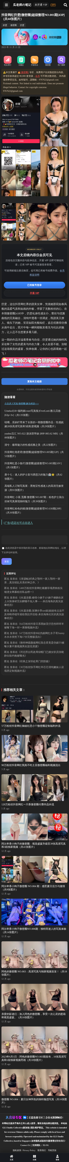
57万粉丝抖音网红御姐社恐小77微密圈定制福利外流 (30, 725)
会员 (37, 76)
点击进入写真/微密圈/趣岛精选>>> (21, 403)
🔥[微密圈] (23, 72)
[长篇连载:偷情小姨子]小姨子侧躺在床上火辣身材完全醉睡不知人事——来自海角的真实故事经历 (34, 601)
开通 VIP (34, 293)
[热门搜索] (61, 61)
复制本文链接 (34, 381)
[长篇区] (21, 61)
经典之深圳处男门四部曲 (34, 661)
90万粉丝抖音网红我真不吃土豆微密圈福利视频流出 (30, 765)
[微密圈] (48, 61)
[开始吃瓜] (34, 61)
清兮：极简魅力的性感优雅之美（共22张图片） (31, 444)
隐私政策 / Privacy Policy (24, 1150)
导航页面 (52, 1150)
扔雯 (22, 25)
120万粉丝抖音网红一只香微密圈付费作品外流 (27, 804)
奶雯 (5, 25)
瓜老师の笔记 (22, 4)
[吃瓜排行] (7, 61)
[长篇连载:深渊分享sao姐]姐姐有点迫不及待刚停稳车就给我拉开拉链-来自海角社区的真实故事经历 (34, 614)
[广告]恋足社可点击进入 (18, 522)
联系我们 (42, 1150)
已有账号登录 (34, 285)
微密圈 (13, 25)
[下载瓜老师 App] (53, 5)
